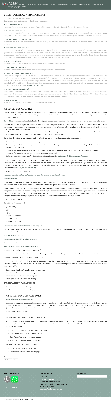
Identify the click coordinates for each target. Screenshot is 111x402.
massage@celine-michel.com (51, 389)
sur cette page (40, 270)
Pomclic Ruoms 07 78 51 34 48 (26, 399)
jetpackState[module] (14, 216)
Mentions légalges (11, 387)
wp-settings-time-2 (13, 221)
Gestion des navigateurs (35, 85)
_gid (7, 213)
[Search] (15, 14)
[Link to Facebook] (2, 23)
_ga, (7, 210)
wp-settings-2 (11, 218)
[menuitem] (4, 5)
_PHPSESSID (10, 207)
